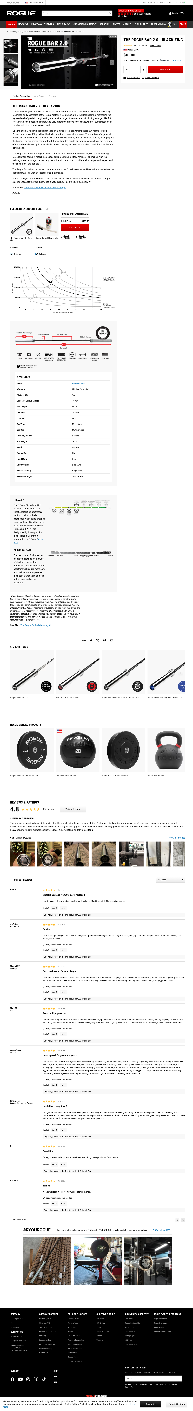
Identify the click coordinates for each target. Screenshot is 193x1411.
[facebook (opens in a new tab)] (12, 1379)
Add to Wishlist (133, 77)
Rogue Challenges (160, 1323)
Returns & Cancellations (48, 1332)
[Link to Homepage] (21, 13)
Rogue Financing (102, 1332)
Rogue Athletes (159, 1327)
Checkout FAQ (44, 1323)
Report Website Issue (47, 1344)
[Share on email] (111, 640)
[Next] (183, 1220)
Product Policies (74, 1336)
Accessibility (72, 1327)
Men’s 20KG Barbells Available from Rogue (45, 187)
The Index (129, 1319)
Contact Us (153, 3)
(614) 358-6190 (16, 1337)
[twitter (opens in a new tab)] (36, 1379)
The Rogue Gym (131, 1344)
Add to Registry (152, 77)
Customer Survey (45, 1349)
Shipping (42, 1336)
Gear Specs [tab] (39, 96)
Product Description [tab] (21, 96)
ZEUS (98, 1327)
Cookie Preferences (75, 1361)
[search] (77, 13)
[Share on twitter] (97, 640)
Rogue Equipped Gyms (133, 1323)
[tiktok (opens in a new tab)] (43, 1379)
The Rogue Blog (131, 1332)
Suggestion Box (45, 1340)
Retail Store (15, 1327)
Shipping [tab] (52, 96)
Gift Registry (101, 1323)
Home (9, 32)
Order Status (165, 3)
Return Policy (130, 1387)
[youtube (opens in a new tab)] (20, 1379)
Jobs (12, 1323)
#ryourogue (129, 1327)
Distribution (72, 1353)
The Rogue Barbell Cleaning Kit (35, 625)
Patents (71, 1332)
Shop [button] (10, 24)
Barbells (38, 32)
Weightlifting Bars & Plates (23, 32)
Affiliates (128, 1340)
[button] (109, 13)
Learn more (176, 60)
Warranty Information (76, 1340)
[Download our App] (55, 1379)
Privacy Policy (73, 1319)
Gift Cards (141, 3)
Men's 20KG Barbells (51, 32)
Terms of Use (73, 1323)
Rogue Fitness (78, 383)
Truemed (99, 1340)
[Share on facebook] (91, 640)
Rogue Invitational (161, 1319)
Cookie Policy (73, 1357)
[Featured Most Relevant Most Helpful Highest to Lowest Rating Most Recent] (170, 880)
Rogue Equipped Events (163, 1332)
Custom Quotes (45, 1319)
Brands (99, 1336)
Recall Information (75, 1344)
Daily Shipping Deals (130, 11)
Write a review (155, 46)
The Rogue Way (16, 1319)
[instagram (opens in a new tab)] (28, 1379)
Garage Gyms (130, 1336)
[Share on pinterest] (104, 640)
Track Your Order (45, 1327)
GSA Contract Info (75, 1349)
